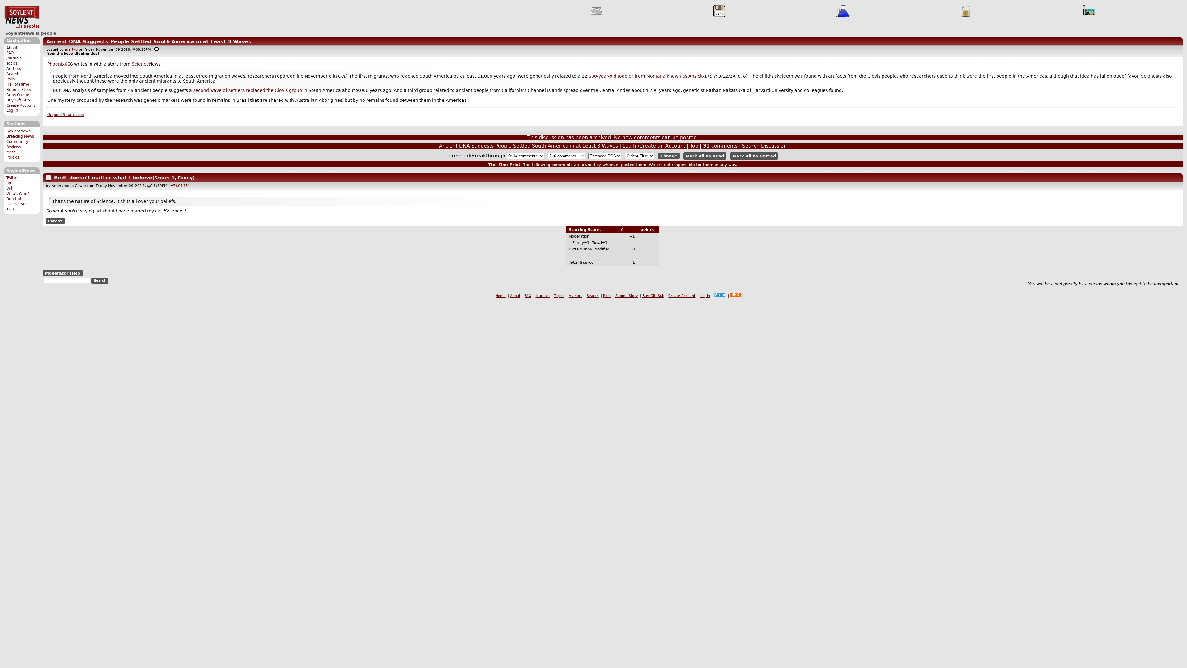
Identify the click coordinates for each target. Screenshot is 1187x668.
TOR (10, 209)
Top (694, 146)
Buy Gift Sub (18, 100)
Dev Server (16, 204)
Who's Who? (17, 193)
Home (501, 296)
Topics (12, 63)
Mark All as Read (705, 156)
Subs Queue (17, 95)
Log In (12, 110)
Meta (10, 152)
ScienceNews (146, 64)
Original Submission (65, 115)
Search (12, 74)
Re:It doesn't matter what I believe (103, 178)
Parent (55, 221)
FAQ (10, 53)
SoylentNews (22, 17)
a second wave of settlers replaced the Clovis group (245, 90)
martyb (71, 50)
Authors (13, 68)
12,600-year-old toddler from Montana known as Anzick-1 (644, 76)
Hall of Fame (17, 84)
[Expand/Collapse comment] (48, 178)
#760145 (179, 186)
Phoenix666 (60, 64)
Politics (12, 157)
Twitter (12, 178)
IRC (9, 183)
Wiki (10, 188)
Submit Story (18, 90)
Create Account (20, 105)
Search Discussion (764, 146)
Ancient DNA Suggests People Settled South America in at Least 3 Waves (148, 42)
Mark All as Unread (754, 156)
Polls (10, 79)
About (12, 48)
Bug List (14, 199)
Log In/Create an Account (654, 146)
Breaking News (20, 136)
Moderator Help (62, 273)
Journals (13, 58)
